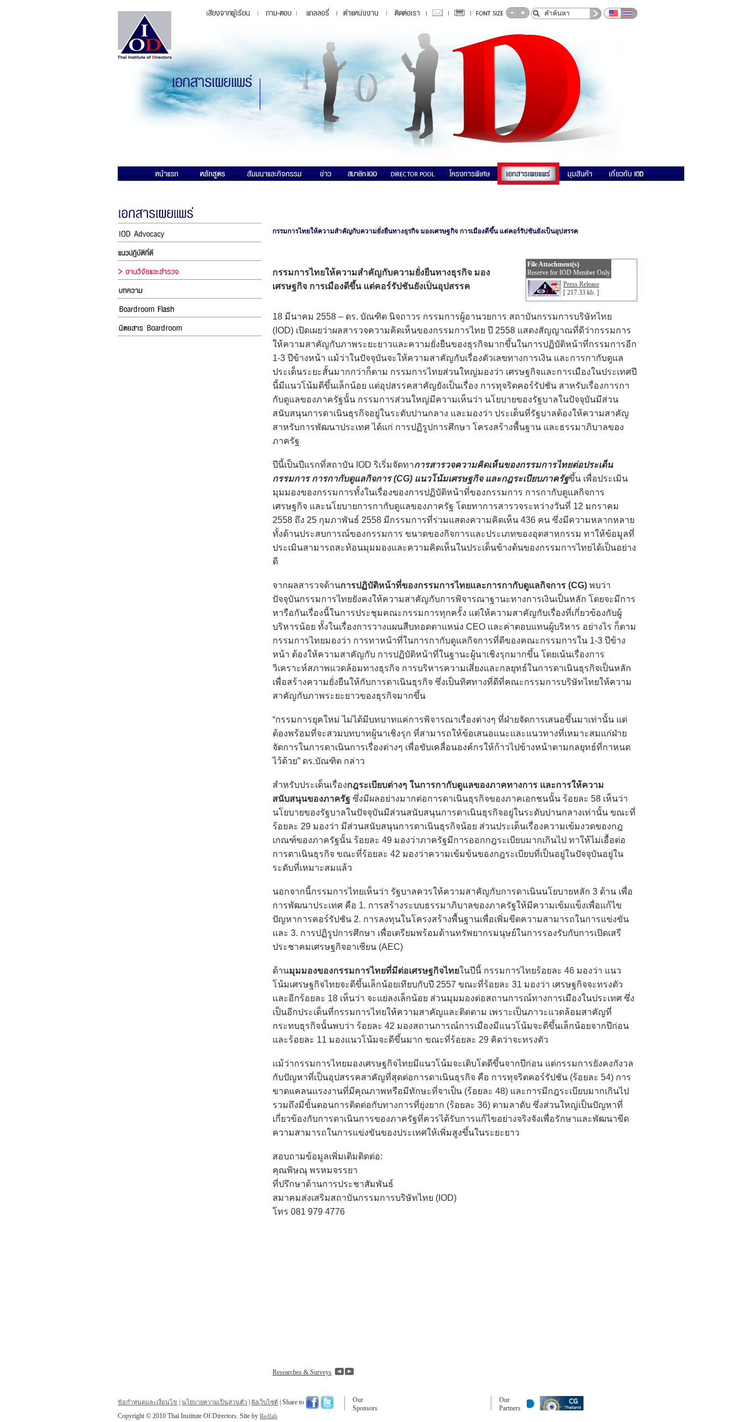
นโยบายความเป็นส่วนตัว (214, 1402)
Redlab (268, 1416)
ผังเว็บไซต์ (264, 1402)
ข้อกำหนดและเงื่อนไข (147, 1402)
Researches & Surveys (302, 1372)
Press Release (581, 284)
